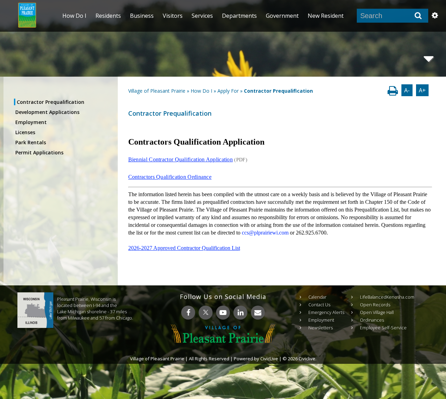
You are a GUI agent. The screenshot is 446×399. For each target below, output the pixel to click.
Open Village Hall (377, 312)
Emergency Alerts (326, 312)
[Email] (258, 313)
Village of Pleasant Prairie (156, 90)
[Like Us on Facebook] (188, 313)
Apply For (228, 90)
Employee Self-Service (383, 327)
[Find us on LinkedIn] (240, 313)
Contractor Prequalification (50, 102)
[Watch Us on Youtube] (223, 313)
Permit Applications (39, 152)
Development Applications (47, 112)
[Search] (418, 16)
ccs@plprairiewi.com (265, 233)
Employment (31, 122)
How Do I (201, 90)
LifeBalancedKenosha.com (387, 297)
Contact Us (319, 304)
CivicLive (269, 358)
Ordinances (372, 320)
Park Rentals (30, 142)
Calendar (317, 297)
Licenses (25, 132)
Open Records (375, 304)
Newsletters (320, 327)
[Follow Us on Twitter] (206, 313)
